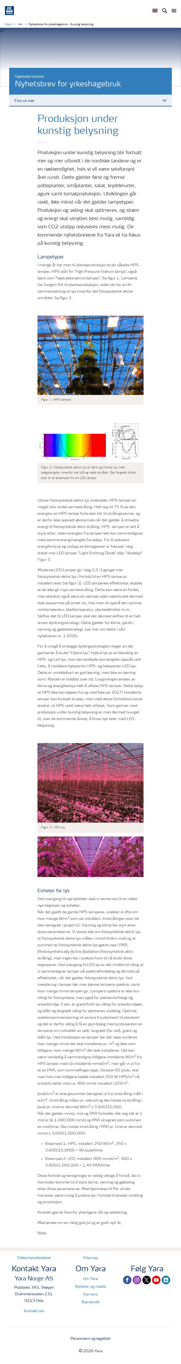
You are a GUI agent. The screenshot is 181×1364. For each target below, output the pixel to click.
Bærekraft (91, 1302)
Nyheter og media (90, 1287)
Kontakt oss (34, 1311)
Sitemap (90, 1258)
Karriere (90, 1294)
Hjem (8, 24)
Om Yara (90, 1279)
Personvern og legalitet (90, 1339)
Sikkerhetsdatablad (34, 1258)
